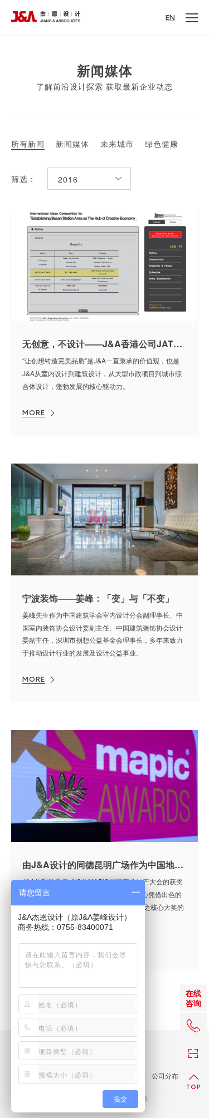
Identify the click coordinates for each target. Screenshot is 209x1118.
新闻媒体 (72, 144)
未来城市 (117, 144)
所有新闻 (28, 144)
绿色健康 (161, 144)
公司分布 (165, 1075)
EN (170, 17)
